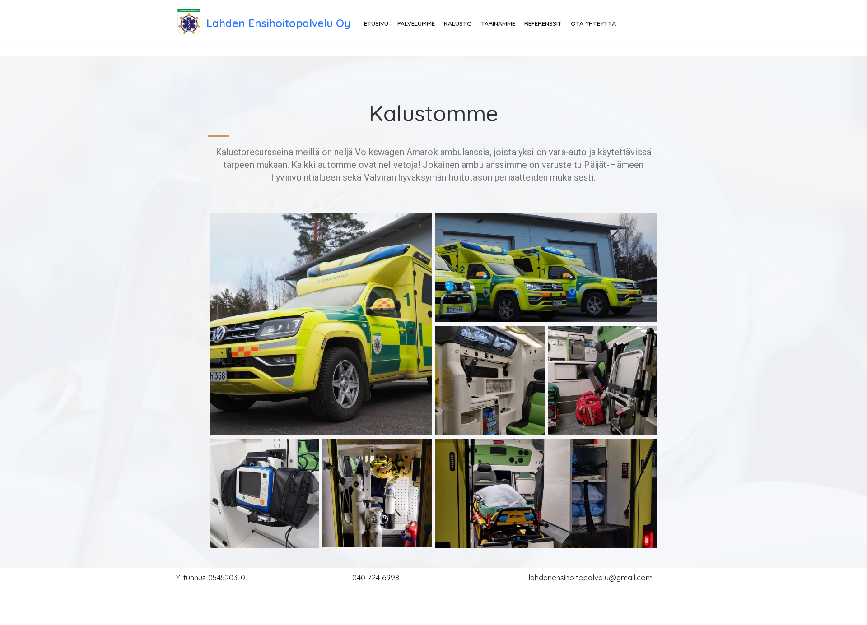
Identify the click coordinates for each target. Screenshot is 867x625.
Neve (185, 612)
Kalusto (458, 23)
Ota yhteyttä (593, 23)
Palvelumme (416, 23)
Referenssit (543, 23)
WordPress (244, 612)
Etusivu (376, 23)
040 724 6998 (375, 577)
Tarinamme (498, 23)
